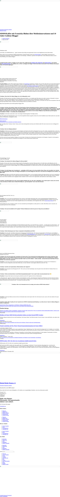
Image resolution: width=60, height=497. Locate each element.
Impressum (4, 438)
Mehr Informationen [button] (3, 118)
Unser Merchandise (6, 461)
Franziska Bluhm (37, 54)
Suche (1, 451)
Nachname (2, 393)
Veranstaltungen (5, 428)
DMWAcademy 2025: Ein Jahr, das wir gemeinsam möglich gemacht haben (18, 340)
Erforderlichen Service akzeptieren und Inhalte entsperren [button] (10, 121)
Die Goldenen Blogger (6, 63)
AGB (3, 441)
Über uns (4, 410)
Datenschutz (4, 440)
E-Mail (1, 394)
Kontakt (3, 463)
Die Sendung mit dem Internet (32, 85)
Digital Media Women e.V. (8, 383)
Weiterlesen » (2, 320)
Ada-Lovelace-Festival (49, 200)
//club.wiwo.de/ (47, 234)
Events (3, 455)
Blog (3, 458)
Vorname (2, 392)
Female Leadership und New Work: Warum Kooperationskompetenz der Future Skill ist (21, 325)
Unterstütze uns (5, 429)
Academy (4, 456)
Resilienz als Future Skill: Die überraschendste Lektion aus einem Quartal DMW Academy (21, 315)
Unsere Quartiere (5, 426)
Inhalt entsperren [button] (3, 120)
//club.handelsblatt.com (31, 234)
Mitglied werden (5, 464)
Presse (3, 427)
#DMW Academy (5, 412)
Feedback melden (5, 415)
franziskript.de (27, 83)
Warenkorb (4, 442)
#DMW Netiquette (5, 443)
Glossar (3, 460)
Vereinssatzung (5, 414)
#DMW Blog (4, 411)
